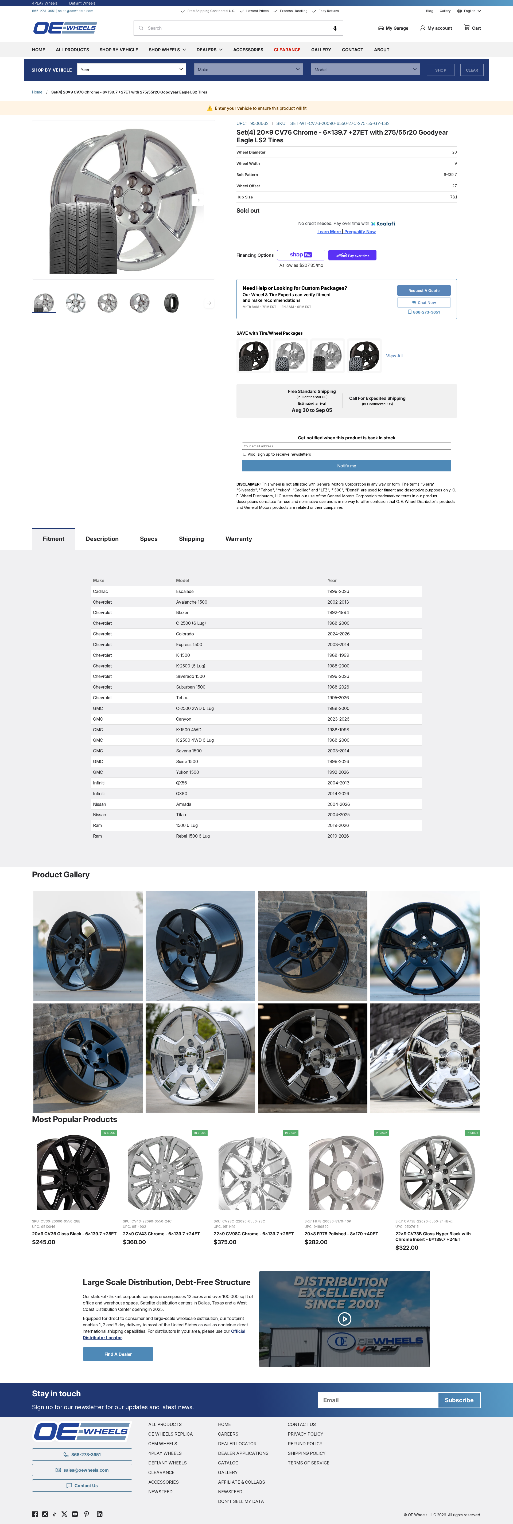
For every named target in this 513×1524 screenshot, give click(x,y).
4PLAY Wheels (44, 3)
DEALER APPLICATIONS (243, 1453)
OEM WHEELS (162, 1443)
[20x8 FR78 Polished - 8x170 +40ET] (347, 1190)
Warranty (239, 538)
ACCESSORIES (163, 1482)
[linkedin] (99, 1515)
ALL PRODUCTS (165, 1424)
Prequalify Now (359, 231)
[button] (335, 28)
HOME (224, 1424)
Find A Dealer (118, 1354)
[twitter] (64, 1515)
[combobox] (238, 28)
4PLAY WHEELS (165, 1453)
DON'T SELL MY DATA (241, 1501)
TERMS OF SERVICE (308, 1463)
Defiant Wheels (82, 3)
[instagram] (45, 1515)
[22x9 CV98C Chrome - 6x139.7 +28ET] (256, 1190)
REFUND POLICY (305, 1443)
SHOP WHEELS (164, 49)
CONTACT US (302, 1424)
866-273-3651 (43, 11)
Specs (149, 538)
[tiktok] (54, 1515)
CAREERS (228, 1434)
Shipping (191, 538)
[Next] (198, 200)
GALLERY (228, 1472)
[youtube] (75, 1515)
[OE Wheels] (65, 28)
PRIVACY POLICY (305, 1434)
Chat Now (427, 302)
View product (74, 1209)
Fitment (53, 538)
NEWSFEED (160, 1491)
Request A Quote (424, 290)
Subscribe (459, 1400)
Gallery (445, 11)
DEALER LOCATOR (237, 1443)
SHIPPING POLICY (307, 1453)
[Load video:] (344, 1319)
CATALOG (228, 1463)
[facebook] (35, 1515)
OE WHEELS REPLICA (170, 1434)
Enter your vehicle (233, 108)
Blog (429, 11)
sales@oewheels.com (75, 11)
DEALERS (206, 49)
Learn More (329, 231)
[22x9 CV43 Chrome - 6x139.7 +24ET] (165, 1190)
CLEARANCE (161, 1472)
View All (394, 355)
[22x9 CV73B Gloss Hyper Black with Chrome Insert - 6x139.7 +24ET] (438, 1190)
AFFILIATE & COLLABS (241, 1482)
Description (102, 538)
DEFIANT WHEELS (167, 1463)
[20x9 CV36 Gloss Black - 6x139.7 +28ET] (75, 1190)
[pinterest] (86, 1515)
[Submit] (140, 28)
